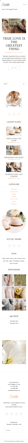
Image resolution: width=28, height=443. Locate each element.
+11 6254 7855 (14, 386)
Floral (19, 258)
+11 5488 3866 (14, 388)
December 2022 (14, 321)
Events (21, 52)
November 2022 (14, 323)
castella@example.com (14, 390)
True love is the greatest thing (14, 44)
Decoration (14, 191)
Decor (15, 258)
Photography (16, 261)
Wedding (14, 203)
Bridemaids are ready (14, 157)
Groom (23, 258)
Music (14, 201)
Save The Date (14, 263)
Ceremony (14, 189)
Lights (10, 261)
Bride (3, 258)
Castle (7, 258)
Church (11, 258)
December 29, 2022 (14, 142)
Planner (22, 261)
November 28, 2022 (11, 52)
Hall (4, 261)
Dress (14, 194)
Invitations (14, 199)
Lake (7, 261)
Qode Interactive (11, 441)
